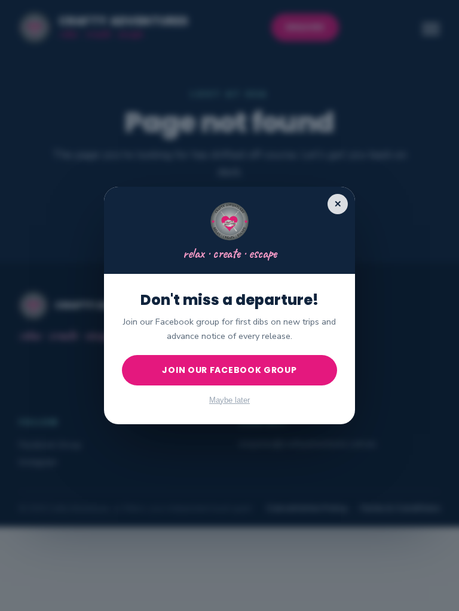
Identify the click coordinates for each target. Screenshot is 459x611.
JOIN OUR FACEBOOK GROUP (229, 370)
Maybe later (229, 400)
